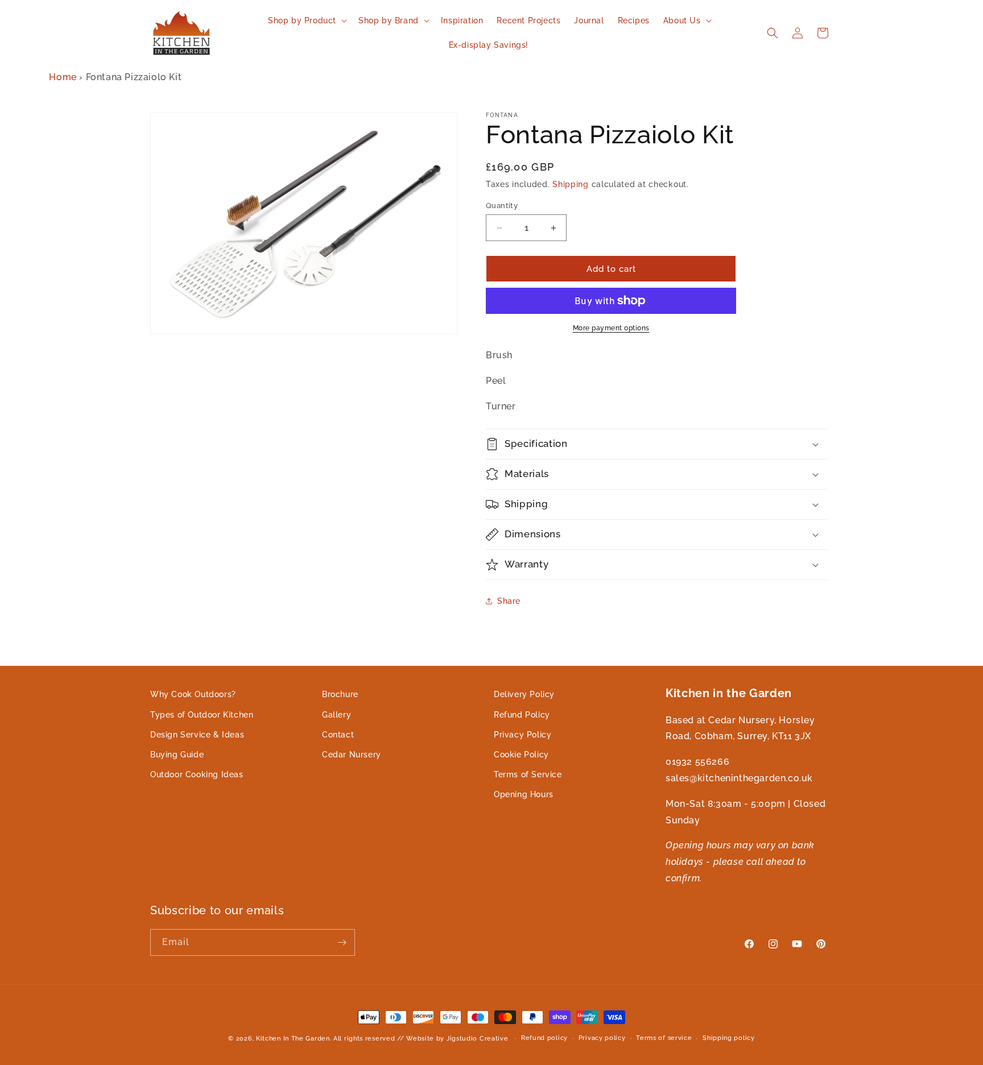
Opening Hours (524, 794)
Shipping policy (729, 1038)
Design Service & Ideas (197, 734)
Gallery (336, 714)
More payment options (611, 328)
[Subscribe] (341, 942)
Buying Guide (177, 754)
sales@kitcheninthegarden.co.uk (739, 777)
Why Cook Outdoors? (193, 694)
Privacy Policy (522, 734)
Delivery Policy (524, 694)
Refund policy (544, 1038)
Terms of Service (528, 774)
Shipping (570, 184)
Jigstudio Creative (478, 1038)
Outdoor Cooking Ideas (196, 774)
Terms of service (664, 1038)
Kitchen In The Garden (293, 1038)
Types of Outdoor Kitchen (201, 714)
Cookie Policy (521, 754)
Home (62, 77)
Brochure (340, 694)
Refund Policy (522, 714)
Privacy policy (602, 1038)
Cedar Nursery (351, 754)
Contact (338, 734)
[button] (306, 20)
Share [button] (509, 601)
